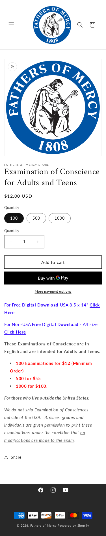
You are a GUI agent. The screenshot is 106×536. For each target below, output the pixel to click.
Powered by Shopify (73, 525)
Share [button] (16, 457)
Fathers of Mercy (43, 525)
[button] (11, 25)
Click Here (15, 331)
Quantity (11, 230)
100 (14, 218)
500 (36, 218)
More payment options (53, 291)
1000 (60, 218)
